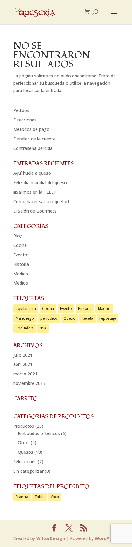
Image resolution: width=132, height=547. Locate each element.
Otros (23, 442)
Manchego (25, 318)
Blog (18, 236)
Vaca (55, 496)
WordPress (107, 538)
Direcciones (25, 120)
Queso (70, 318)
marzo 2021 (25, 374)
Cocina (20, 245)
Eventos (21, 255)
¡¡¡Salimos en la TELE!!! (34, 192)
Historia (21, 264)
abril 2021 (23, 364)
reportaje (107, 318)
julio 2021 (23, 355)
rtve (43, 328)
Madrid (104, 308)
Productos (23, 426)
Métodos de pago (31, 129)
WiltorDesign (50, 538)
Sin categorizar (28, 471)
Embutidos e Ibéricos (39, 433)
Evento (66, 308)
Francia (22, 496)
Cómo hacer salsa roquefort (41, 201)
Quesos (25, 452)
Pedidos (21, 110)
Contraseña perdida (32, 148)
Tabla (39, 496)
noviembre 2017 (29, 383)
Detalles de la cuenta (34, 139)
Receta (87, 318)
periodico (48, 318)
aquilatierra (26, 308)
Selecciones (25, 461)
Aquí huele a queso (32, 173)
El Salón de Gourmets (34, 211)
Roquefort (24, 328)
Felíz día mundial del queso (40, 182)
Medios (20, 274)
